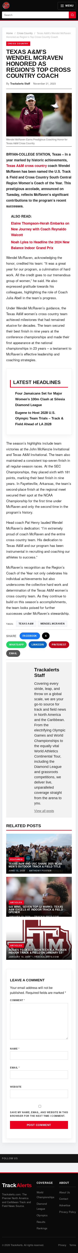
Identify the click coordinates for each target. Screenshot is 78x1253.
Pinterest (59, 644)
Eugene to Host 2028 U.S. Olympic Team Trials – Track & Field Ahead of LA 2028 (39, 418)
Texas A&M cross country (27, 165)
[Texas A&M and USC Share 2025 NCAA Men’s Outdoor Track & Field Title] (39, 854)
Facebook (30, 635)
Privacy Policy (67, 1212)
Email (13, 653)
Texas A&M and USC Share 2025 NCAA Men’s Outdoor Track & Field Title (35, 865)
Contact (63, 1199)
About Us (64, 1192)
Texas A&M (26, 623)
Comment (17, 1000)
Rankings (42, 1228)
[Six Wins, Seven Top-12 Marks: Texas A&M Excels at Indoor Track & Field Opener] (39, 897)
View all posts (44, 811)
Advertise (64, 1205)
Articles (16, 902)
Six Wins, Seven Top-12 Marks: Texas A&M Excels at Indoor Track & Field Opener (36, 909)
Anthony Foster (40, 870)
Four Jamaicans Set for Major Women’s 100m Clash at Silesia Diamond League (40, 399)
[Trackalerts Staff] (20, 673)
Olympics (42, 1215)
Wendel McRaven (52, 623)
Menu (69, 5)
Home (9, 33)
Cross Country (25, 33)
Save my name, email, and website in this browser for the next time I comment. (39, 1114)
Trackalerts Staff (20, 83)
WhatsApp (16, 644)
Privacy (62, 1245)
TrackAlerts (17, 1245)
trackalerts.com (46, 916)
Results (41, 1222)
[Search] (72, 15)
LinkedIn (38, 644)
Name (14, 1048)
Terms (72, 1245)
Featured (16, 859)
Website (16, 1086)
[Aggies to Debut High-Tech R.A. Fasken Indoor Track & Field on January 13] (39, 940)
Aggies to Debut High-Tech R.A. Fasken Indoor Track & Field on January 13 (37, 951)
